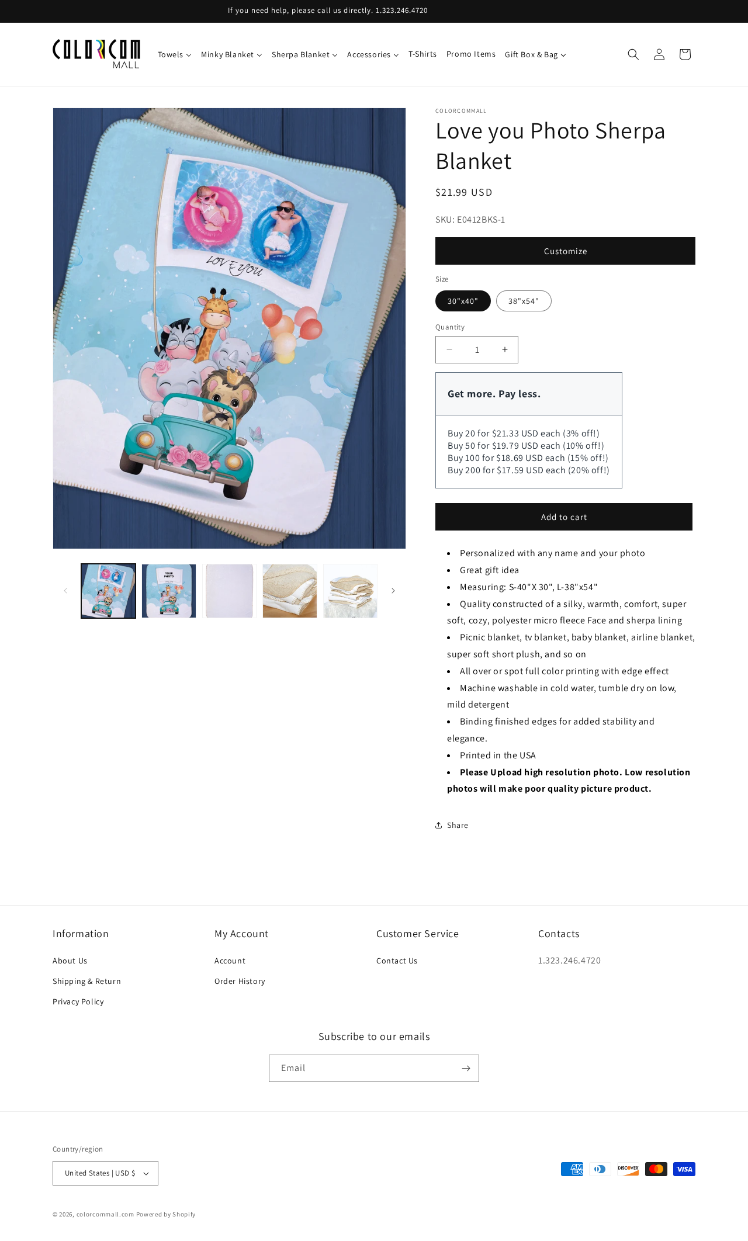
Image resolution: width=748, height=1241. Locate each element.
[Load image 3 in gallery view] (229, 591)
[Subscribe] (466, 1068)
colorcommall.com (105, 1214)
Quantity (450, 326)
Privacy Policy (78, 1001)
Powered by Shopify (166, 1214)
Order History (239, 981)
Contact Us (397, 960)
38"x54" (523, 300)
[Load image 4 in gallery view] (289, 591)
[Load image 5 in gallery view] (350, 591)
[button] (633, 54)
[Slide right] (393, 591)
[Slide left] (65, 591)
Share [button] (458, 825)
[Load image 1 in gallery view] (108, 591)
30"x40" (463, 300)
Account (229, 960)
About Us (70, 960)
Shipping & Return (87, 981)
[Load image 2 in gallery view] (168, 591)
